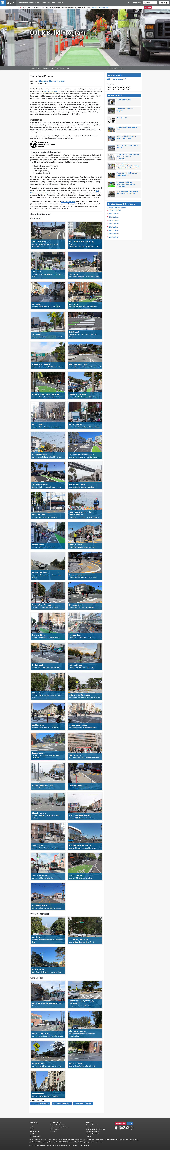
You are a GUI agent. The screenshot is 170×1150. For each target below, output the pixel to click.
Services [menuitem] (43, 3)
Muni (31, 1125)
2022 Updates (114, 227)
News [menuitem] (48, 3)
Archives (88, 1136)
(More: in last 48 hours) (100, 7)
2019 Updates (113, 237)
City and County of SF (92, 1131)
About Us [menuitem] (54, 3)
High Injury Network (50, 91)
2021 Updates (113, 230)
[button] (164, 2)
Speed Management (124, 99)
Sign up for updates (116, 79)
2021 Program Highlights (61, 1103)
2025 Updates (114, 217)
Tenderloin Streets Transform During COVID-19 (127, 174)
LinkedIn (62, 81)
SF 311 (32, 1134)
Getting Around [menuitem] (23, 3)
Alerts (20, 7)
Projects (32, 1129)
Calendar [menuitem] (37, 3)
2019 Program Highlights (82, 1103)
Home (33, 68)
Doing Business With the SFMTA (95, 1129)
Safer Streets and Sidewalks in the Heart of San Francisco (127, 192)
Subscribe (147, 7)
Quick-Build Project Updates (116, 208)
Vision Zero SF (122, 118)
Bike (52, 68)
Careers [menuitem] (60, 3)
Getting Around (43, 68)
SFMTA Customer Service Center (59, 1127)
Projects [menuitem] (31, 3)
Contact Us (53, 1131)
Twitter (53, 81)
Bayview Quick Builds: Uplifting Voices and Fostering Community (128, 157)
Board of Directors (91, 1125)
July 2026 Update (115, 210)
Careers (88, 1127)
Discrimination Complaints (58, 1125)
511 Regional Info (35, 1136)
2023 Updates (114, 224)
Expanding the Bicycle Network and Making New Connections (126, 184)
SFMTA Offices (54, 1129)
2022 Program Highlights (40, 1103)
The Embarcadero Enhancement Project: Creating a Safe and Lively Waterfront (128, 166)
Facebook (44, 81)
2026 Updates (114, 214)
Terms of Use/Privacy (92, 1134)
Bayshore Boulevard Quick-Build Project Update (126, 137)
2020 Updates (114, 234)
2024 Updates (114, 220)
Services (32, 1127)
